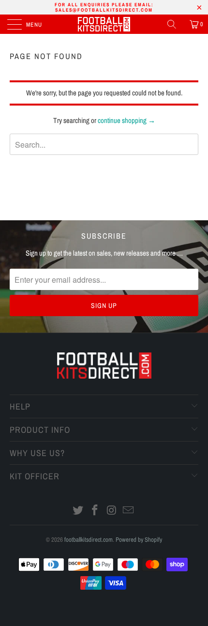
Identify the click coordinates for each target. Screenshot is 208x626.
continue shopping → (126, 120)
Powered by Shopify (139, 539)
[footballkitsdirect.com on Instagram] (112, 511)
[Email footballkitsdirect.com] (128, 511)
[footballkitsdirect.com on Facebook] (95, 511)
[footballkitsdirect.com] (104, 24)
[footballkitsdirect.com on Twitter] (78, 511)
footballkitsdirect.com (88, 539)
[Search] (175, 24)
